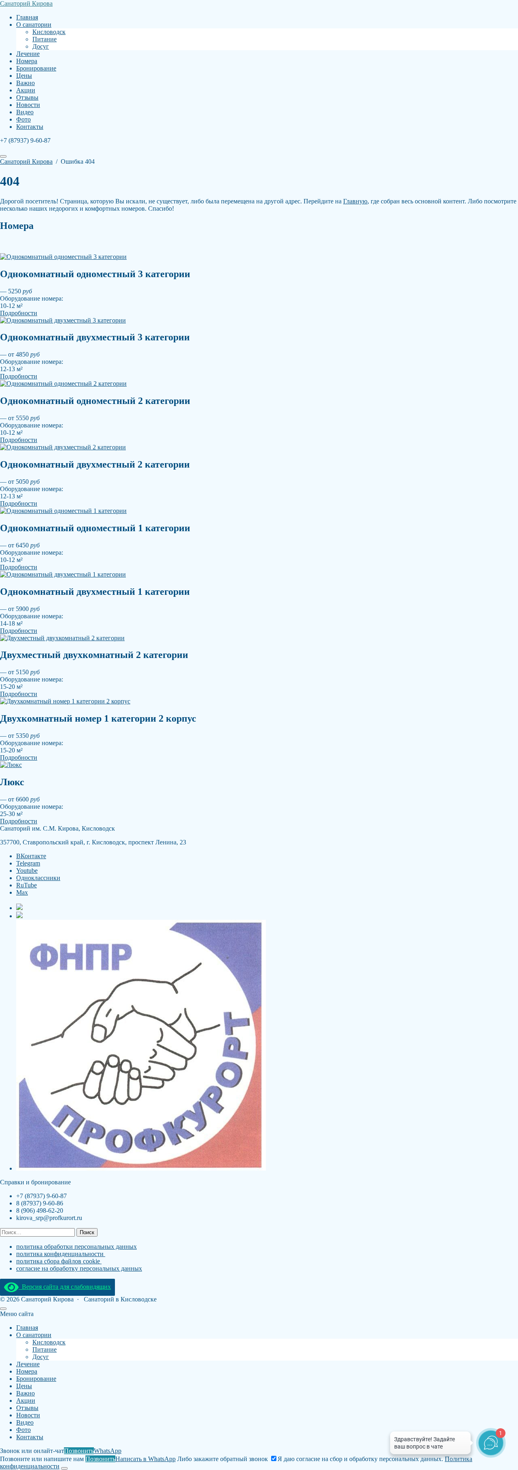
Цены (24, 1385)
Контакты (29, 1437)
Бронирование (36, 1378)
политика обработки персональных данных (76, 1246)
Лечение (28, 1364)
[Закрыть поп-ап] (64, 1468)
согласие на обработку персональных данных (79, 1268)
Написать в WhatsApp (145, 1458)
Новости (28, 1415)
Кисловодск (49, 1342)
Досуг (40, 1356)
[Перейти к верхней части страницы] (3, 1309)
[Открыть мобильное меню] (3, 156)
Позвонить (79, 1450)
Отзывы (27, 1407)
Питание (44, 1349)
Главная (27, 1327)
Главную (355, 201)
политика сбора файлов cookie (59, 1261)
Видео (25, 1422)
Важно (25, 1393)
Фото (23, 1429)
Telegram (28, 863)
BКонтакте (31, 856)
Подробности (18, 313)
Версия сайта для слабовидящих (65, 1286)
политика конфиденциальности (60, 1253)
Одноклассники (38, 877)
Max (22, 892)
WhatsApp (107, 1450)
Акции (25, 1400)
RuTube (26, 885)
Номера (26, 1371)
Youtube (27, 870)
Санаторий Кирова (26, 3)
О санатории (33, 1334)
